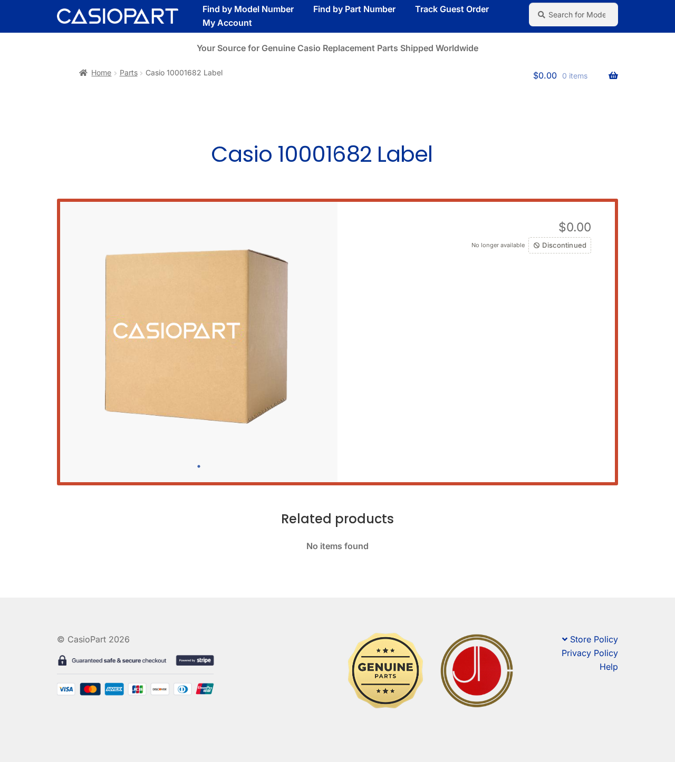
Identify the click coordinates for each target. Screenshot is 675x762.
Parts (129, 72)
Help (609, 666)
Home (101, 72)
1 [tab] (199, 466)
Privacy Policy (590, 653)
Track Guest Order (452, 9)
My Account (227, 22)
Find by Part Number (354, 9)
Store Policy (594, 639)
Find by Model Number (248, 9)
